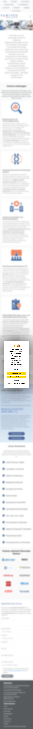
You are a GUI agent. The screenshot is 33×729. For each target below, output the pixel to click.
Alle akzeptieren (16, 374)
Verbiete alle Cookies (16, 377)
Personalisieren (16, 380)
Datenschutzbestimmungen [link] (16, 383)
